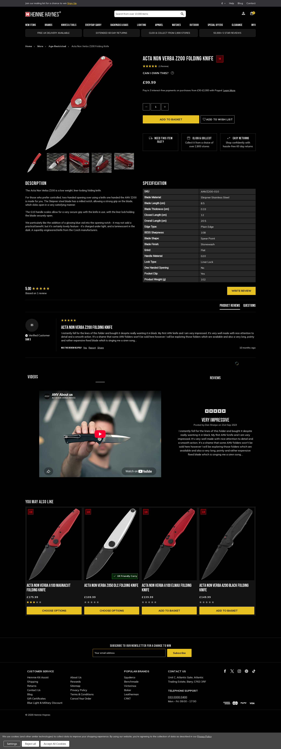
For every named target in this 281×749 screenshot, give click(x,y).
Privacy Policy (78, 690)
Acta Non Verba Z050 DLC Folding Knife (111, 585)
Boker (127, 690)
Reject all (30, 744)
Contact (251, 3)
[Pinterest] (246, 671)
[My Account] (243, 14)
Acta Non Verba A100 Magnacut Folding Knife (49, 588)
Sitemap (75, 685)
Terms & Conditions (82, 694)
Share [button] (100, 347)
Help (231, 3)
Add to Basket (169, 610)
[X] (232, 671)
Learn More (229, 90)
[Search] (182, 14)
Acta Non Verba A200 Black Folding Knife (224, 588)
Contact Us (33, 690)
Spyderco (129, 677)
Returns (31, 685)
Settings (12, 744)
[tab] (230, 306)
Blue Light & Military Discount (44, 702)
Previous (43, 160)
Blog (240, 3)
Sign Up (72, 3)
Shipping (32, 681)
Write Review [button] (241, 290)
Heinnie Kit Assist (38, 677)
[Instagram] (239, 671)
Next (114, 160)
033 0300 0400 (177, 697)
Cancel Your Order (80, 698)
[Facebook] (225, 671)
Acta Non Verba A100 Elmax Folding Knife (167, 588)
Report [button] (92, 347)
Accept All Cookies (55, 744)
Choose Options (54, 610)
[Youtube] (253, 671)
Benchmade (131, 681)
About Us (75, 677)
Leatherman (131, 694)
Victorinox (130, 685)
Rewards (75, 681)
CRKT (127, 698)
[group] (42, 289)
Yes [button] (85, 347)
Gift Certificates (36, 698)
